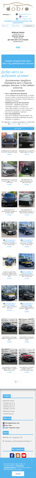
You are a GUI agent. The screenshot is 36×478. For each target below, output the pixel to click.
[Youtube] (24, 455)
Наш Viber (25, 16)
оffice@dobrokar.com (24, 14)
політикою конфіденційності (14, 466)
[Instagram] (18, 455)
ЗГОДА (18, 474)
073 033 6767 (24, 124)
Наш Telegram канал (24, 19)
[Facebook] (12, 455)
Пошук (18, 128)
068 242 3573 (14, 124)
